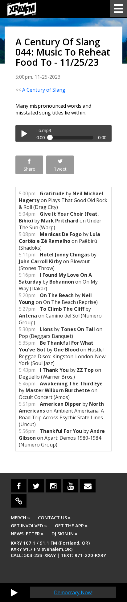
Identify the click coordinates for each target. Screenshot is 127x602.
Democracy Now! (73, 592)
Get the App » (71, 525)
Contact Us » (54, 517)
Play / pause (23, 133)
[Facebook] (19, 485)
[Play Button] (14, 592)
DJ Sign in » (64, 533)
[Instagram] (53, 485)
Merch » (20, 517)
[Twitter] (36, 485)
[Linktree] (19, 501)
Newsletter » (27, 533)
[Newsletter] (88, 485)
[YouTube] (70, 485)
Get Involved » (29, 525)
